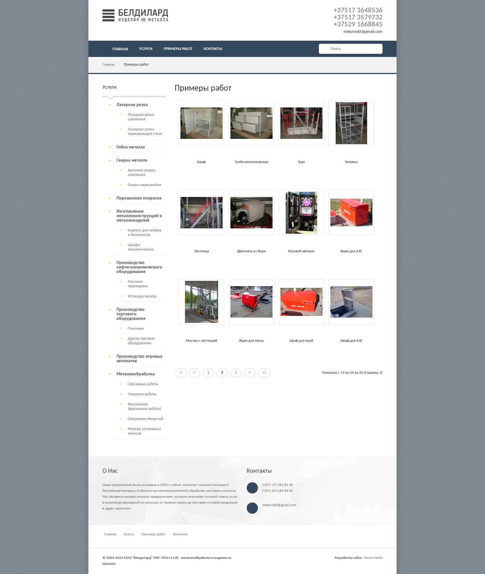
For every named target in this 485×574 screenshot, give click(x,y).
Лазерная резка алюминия (141, 117)
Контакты (180, 534)
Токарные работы (142, 394)
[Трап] (301, 145)
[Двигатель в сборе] (251, 234)
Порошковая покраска (138, 198)
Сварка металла (131, 160)
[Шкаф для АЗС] (351, 323)
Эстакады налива (142, 296)
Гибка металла (130, 147)
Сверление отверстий (145, 419)
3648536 (358, 10)
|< (181, 373)
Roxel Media (373, 558)
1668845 (358, 24)
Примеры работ (136, 64)
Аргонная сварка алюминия (141, 172)
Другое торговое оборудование (141, 341)
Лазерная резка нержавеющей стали (145, 131)
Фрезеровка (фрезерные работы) (144, 406)
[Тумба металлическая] (251, 145)
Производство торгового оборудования (130, 314)
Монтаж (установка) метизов (144, 431)
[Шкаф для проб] (301, 323)
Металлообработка (135, 374)
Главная (108, 64)
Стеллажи (136, 329)
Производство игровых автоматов (139, 358)
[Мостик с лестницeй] (201, 323)
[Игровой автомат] (301, 234)
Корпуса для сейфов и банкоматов (144, 232)
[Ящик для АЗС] (351, 234)
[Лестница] (201, 234)
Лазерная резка (132, 105)
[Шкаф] (201, 145)
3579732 (358, 17)
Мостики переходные (138, 284)
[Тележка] (351, 145)
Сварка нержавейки (144, 185)
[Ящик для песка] (251, 323)
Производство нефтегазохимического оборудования (139, 267)
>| (264, 373)
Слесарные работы (143, 384)
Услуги (128, 534)
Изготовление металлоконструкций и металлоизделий (139, 216)
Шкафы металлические (141, 247)
